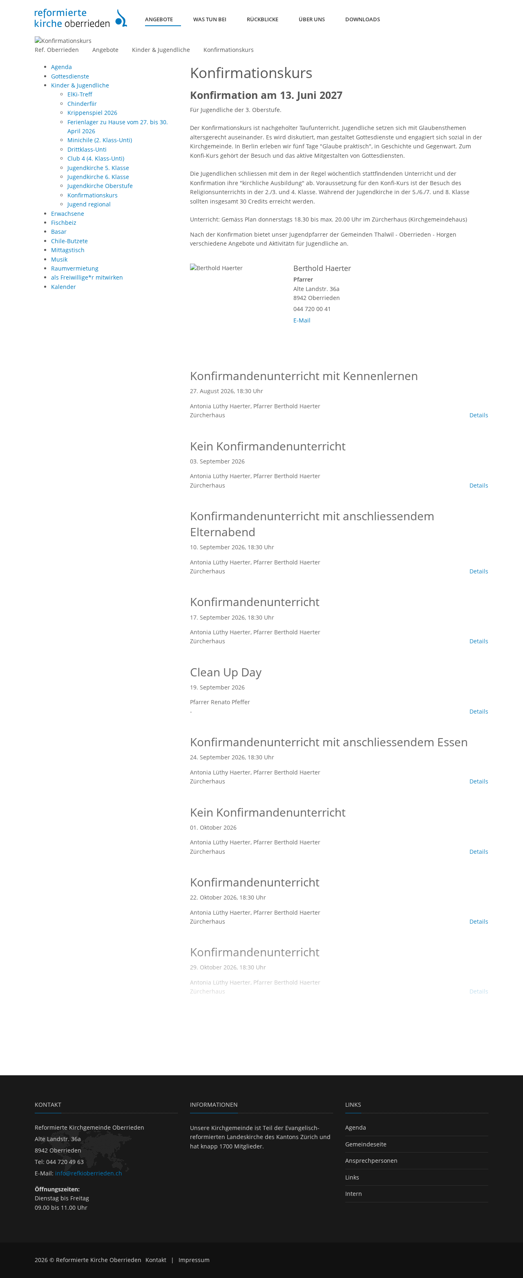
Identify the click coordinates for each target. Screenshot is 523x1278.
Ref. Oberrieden (57, 50)
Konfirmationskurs (228, 50)
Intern (353, 1193)
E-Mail (302, 320)
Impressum (194, 1260)
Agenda (355, 1127)
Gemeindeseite (366, 1144)
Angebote (105, 50)
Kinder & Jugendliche (161, 50)
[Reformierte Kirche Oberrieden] (81, 18)
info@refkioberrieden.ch (88, 1173)
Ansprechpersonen (371, 1160)
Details (478, 415)
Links (352, 1177)
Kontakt (155, 1260)
